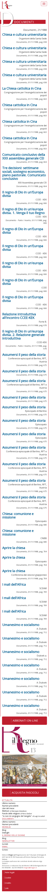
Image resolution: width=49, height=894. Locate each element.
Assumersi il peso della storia (24, 354)
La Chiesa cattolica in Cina (21, 88)
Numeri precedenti (10, 805)
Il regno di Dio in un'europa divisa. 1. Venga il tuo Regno (23, 211)
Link (6, 888)
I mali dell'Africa (14, 584)
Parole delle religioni (17, 813)
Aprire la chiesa (13, 547)
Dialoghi (5, 832)
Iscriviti (5, 844)
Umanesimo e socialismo (20, 624)
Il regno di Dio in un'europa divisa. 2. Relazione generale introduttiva (23, 335)
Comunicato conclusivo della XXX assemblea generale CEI (23, 156)
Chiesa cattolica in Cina (19, 105)
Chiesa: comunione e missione (18, 515)
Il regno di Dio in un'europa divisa (22, 265)
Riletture (14, 811)
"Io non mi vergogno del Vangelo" (23, 816)
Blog (4, 830)
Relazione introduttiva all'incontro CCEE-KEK (19, 316)
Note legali (9, 872)
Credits (8, 883)
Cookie (8, 877)
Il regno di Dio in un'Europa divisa (22, 194)
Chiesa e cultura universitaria (24, 34)
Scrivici (5, 849)
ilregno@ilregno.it (30, 868)
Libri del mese (8, 808)
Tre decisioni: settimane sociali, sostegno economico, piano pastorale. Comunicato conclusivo (24, 173)
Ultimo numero (8, 803)
